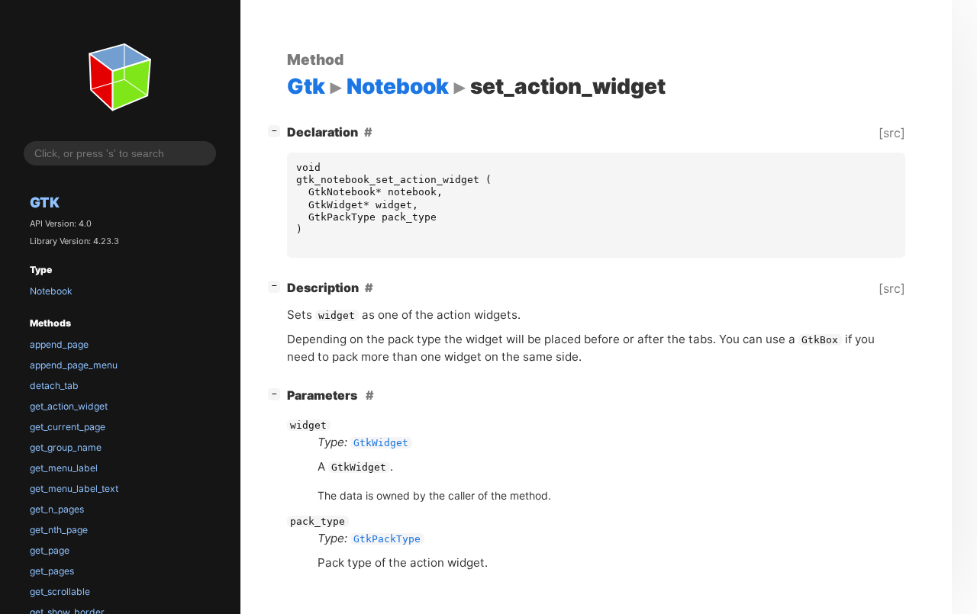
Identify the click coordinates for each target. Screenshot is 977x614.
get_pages (52, 571)
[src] (892, 132)
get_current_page (67, 426)
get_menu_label (64, 468)
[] (277, 130)
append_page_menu (74, 365)
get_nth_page (59, 529)
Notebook (51, 291)
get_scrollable (60, 591)
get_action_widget (69, 406)
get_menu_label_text (74, 488)
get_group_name (66, 447)
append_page (59, 344)
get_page (49, 550)
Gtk (45, 202)
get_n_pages (57, 509)
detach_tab (54, 385)
